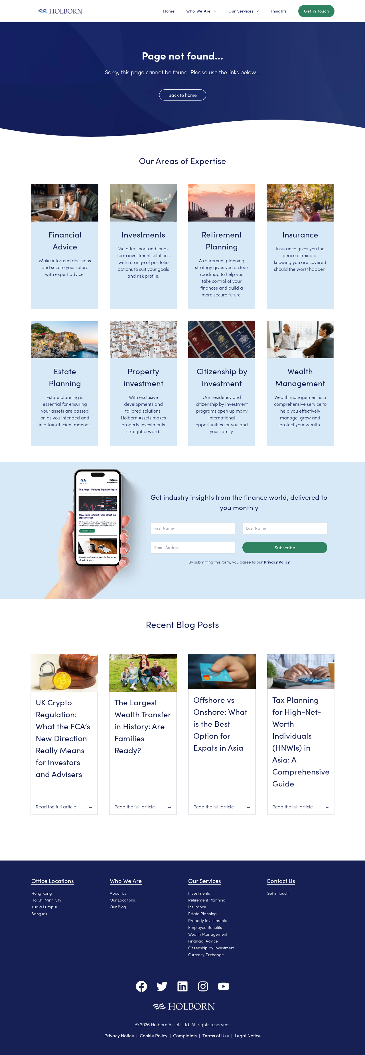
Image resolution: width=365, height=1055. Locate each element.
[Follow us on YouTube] (223, 986)
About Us (118, 893)
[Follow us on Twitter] (162, 986)
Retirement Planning (207, 900)
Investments (199, 893)
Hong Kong (41, 893)
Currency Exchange (206, 954)
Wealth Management (207, 934)
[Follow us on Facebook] (141, 986)
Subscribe (285, 547)
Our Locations (122, 900)
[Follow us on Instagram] (203, 986)
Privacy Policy (277, 562)
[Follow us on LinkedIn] (182, 986)
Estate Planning (202, 913)
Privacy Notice (119, 1035)
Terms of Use (215, 1035)
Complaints (185, 1035)
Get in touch (278, 893)
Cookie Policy (153, 1035)
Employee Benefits (205, 927)
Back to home (183, 95)
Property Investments (207, 920)
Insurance (197, 906)
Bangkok (39, 913)
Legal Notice (248, 1035)
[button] (169, 11)
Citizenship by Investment (211, 947)
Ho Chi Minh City (46, 900)
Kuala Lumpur (44, 906)
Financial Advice (203, 941)
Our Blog (118, 906)
